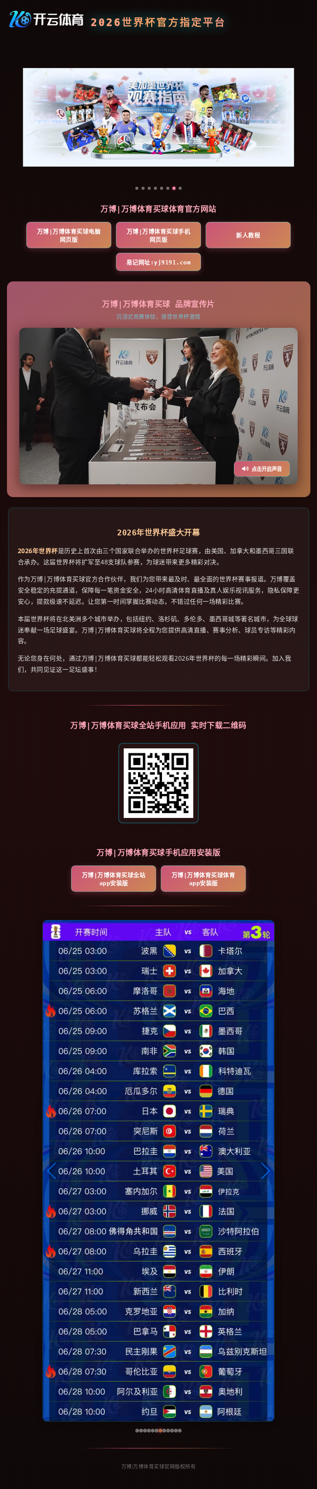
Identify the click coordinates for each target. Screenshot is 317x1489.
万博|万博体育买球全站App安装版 (114, 879)
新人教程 (248, 235)
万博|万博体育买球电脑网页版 (69, 235)
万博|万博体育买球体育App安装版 (203, 879)
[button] (52, 1170)
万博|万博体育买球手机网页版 (159, 235)
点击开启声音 (267, 469)
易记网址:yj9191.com (158, 262)
